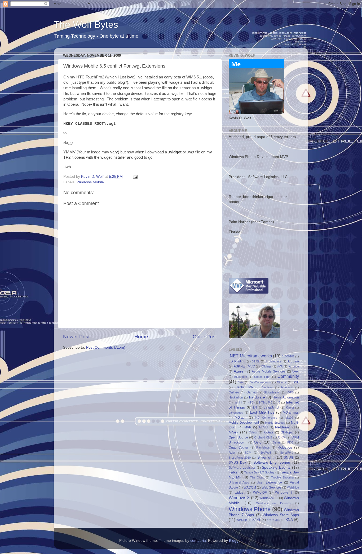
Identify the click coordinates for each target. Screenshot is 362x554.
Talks (233, 472)
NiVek (233, 432)
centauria (198, 541)
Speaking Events (276, 467)
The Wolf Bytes (86, 24)
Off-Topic (287, 432)
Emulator (267, 387)
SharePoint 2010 (240, 457)
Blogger (235, 541)
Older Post (205, 336)
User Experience (269, 482)
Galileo (234, 392)
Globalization (272, 392)
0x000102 (288, 356)
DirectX (281, 382)
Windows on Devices (273, 503)
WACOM (250, 487)
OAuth (253, 432)
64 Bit (255, 361)
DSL (296, 382)
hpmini (238, 402)
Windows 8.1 (268, 498)
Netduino (282, 427)
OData (268, 432)
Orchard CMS (263, 437)
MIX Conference (266, 417)
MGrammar (291, 412)
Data (240, 382)
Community (288, 376)
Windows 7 (284, 492)
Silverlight (265, 457)
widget (239, 492)
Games (251, 392)
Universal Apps (239, 482)
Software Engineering (271, 462)
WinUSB (241, 519)
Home (141, 336)
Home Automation (286, 397)
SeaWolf (265, 452)
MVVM (263, 427)
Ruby (232, 452)
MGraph (240, 417)
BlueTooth (240, 376)
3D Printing (237, 361)
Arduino (293, 361)
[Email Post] (135, 177)
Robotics (284, 447)
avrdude (293, 366)
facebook (287, 387)
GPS (291, 392)
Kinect (290, 407)
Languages (236, 412)
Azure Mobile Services (268, 371)
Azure (239, 371)
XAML (256, 520)
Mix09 (289, 417)
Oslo (258, 442)
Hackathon (236, 397)
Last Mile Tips (262, 412)
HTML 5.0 (265, 402)
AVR (280, 366)
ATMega (266, 366)
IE (279, 402)
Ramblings (263, 447)
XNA (289, 520)
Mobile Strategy (275, 422)
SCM (248, 452)
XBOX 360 (273, 519)
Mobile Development (244, 422)
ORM (281, 437)
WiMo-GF (260, 492)
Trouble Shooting (282, 477)
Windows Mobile (90, 182)
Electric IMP (244, 387)
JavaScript (271, 407)
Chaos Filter (262, 376)
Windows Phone (250, 509)
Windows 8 (239, 497)
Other (276, 442)
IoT (255, 407)
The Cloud (257, 477)
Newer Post (76, 336)
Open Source (238, 437)
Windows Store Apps (281, 515)
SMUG (288, 457)
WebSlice (293, 487)
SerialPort (286, 452)
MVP (247, 427)
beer (295, 371)
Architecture (273, 361)
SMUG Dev (237, 462)
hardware (257, 397)
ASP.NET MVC (244, 366)
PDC (290, 442)
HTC (251, 402)
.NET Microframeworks (250, 355)
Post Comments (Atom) (105, 347)
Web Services (271, 487)
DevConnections (260, 382)
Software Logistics (242, 467)
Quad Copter (238, 447)
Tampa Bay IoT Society (259, 472)
